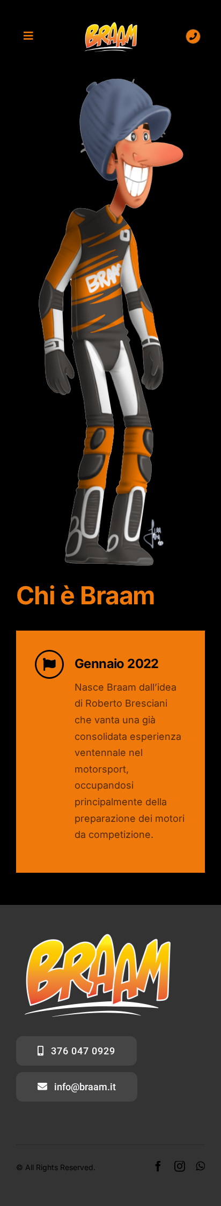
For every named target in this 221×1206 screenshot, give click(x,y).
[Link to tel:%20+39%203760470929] (193, 36)
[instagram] (179, 1166)
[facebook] (158, 1166)
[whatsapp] (200, 1166)
